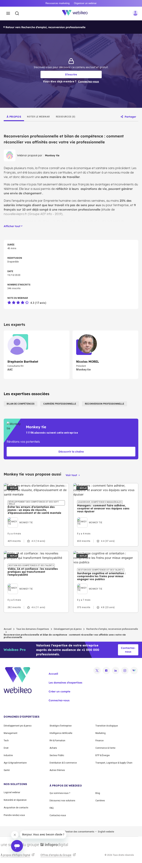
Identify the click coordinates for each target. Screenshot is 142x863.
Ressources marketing (57, 3)
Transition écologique (106, 725)
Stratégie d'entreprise (61, 725)
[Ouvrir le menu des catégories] (8, 13)
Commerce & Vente (105, 748)
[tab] (14, 116)
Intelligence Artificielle (61, 733)
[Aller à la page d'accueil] (77, 13)
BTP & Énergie (102, 755)
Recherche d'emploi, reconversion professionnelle (112, 629)
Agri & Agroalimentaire (15, 762)
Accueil (7, 629)
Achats (53, 748)
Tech (6, 740)
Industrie (8, 755)
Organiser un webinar (85, 3)
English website (106, 831)
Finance (99, 740)
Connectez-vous (59, 700)
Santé (7, 770)
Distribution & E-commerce (63, 762)
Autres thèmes (57, 770)
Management (10, 733)
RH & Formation (57, 740)
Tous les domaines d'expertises (32, 629)
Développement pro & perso (68, 629)
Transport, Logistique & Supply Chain (113, 762)
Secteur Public (57, 755)
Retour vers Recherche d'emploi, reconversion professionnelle (45, 27)
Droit (6, 748)
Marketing (100, 733)
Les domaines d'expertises (65, 682)
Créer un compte (59, 691)
